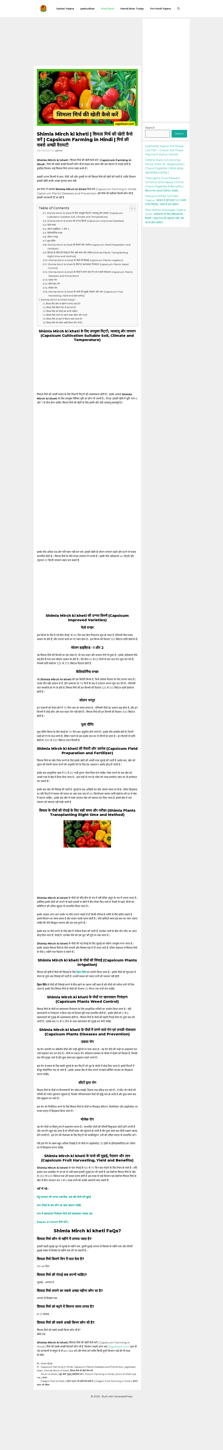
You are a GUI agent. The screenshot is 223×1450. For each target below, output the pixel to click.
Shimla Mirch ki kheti (56, 1370)
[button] (178, 8)
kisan (40, 1370)
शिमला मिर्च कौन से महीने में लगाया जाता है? (63, 303)
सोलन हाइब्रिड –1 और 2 (58, 228)
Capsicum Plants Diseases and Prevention (99, 1366)
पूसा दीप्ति (51, 240)
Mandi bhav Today (132, 8)
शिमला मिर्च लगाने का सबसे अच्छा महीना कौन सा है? (67, 315)
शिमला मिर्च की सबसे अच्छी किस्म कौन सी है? (64, 322)
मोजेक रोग (52, 287)
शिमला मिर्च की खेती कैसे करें (81, 1370)
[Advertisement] (87, 41)
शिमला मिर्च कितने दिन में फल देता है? (61, 307)
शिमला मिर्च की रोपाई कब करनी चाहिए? (62, 311)
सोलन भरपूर (52, 236)
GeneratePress (123, 1396)
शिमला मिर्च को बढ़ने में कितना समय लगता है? (64, 319)
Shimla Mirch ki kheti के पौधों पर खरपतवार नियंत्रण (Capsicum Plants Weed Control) (88, 266)
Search (150, 127)
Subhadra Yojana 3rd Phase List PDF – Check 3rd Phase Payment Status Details (164, 150)
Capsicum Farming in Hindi (57, 1366)
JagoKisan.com (119, 1346)
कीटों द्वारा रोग (54, 283)
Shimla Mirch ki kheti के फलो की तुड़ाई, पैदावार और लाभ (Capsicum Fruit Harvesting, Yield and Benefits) (85, 293)
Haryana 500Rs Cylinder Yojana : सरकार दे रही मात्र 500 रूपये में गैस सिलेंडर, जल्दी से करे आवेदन (165, 200)
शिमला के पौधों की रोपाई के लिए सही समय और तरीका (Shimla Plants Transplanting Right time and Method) (87, 254)
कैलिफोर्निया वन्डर (55, 232)
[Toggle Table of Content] (130, 208)
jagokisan (130, 1366)
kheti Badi (107, 8)
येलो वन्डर (51, 224)
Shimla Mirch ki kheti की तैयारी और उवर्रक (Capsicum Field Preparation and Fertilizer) (89, 246)
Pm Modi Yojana (160, 8)
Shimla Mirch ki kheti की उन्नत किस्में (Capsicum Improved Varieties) (85, 220)
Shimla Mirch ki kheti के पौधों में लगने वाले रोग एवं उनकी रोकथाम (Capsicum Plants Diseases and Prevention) (90, 274)
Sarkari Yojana (65, 8)
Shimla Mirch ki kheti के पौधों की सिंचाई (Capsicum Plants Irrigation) (85, 260)
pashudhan (87, 8)
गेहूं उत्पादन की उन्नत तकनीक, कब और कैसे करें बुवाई (64, 1197)
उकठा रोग (52, 279)
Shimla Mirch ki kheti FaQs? (58, 299)
